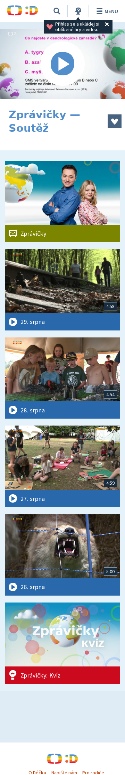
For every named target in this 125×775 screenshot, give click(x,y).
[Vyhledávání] (57, 11)
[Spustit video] (62, 64)
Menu (111, 11)
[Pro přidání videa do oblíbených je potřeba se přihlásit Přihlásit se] (115, 121)
